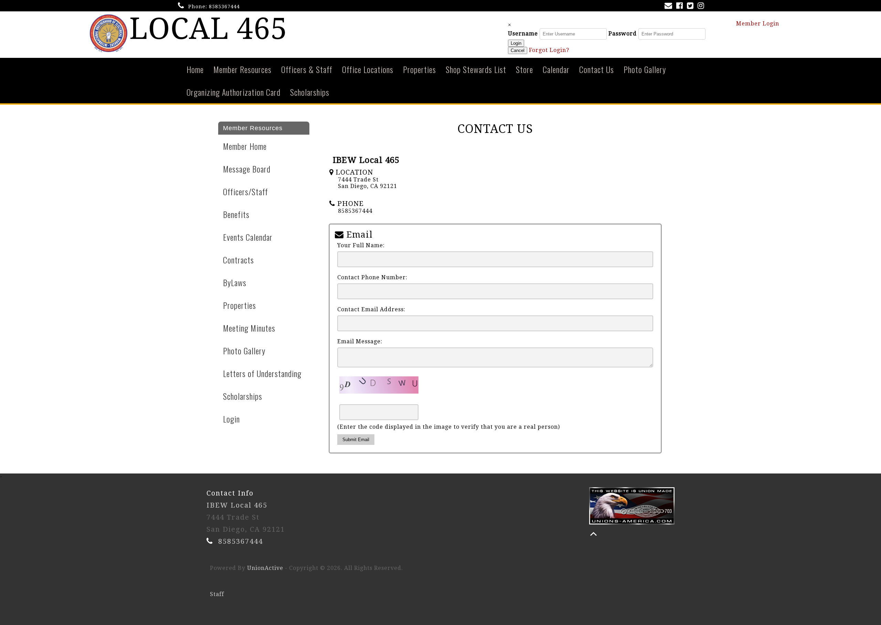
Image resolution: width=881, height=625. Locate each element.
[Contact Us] (670, 6)
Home (195, 69)
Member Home (245, 146)
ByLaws (234, 282)
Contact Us (596, 69)
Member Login (758, 23)
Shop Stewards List (476, 69)
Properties (419, 69)
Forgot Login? (549, 50)
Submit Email (355, 439)
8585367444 (224, 6)
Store (524, 69)
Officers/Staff (245, 191)
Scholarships (309, 92)
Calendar (556, 69)
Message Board (246, 169)
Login (516, 43)
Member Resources (242, 69)
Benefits (236, 214)
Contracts (238, 259)
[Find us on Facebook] (681, 6)
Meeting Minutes (249, 328)
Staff (217, 594)
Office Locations (367, 69)
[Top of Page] (593, 534)
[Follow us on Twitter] (691, 6)
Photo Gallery (645, 69)
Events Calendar (248, 237)
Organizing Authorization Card (233, 92)
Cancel (517, 50)
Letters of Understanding (262, 373)
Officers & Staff (306, 69)
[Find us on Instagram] (702, 6)
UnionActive (265, 568)
